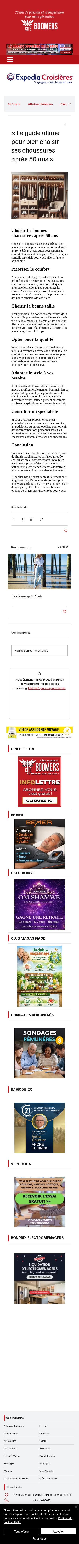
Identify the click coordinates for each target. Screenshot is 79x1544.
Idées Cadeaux (48, 1478)
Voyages (45, 1463)
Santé (43, 1440)
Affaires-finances (14, 1425)
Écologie (9, 1463)
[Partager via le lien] (41, 519)
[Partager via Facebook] (13, 519)
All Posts (14, 104)
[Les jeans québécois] (39, 571)
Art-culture (10, 1440)
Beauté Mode (19, 506)
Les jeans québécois (27, 596)
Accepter (58, 1531)
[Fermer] (73, 1509)
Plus (63, 104)
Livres (43, 1425)
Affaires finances (40, 104)
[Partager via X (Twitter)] (22, 519)
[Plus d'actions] (65, 124)
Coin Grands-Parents (16, 1478)
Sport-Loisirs (47, 1455)
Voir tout (63, 546)
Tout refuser (21, 1531)
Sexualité (45, 1448)
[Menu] (10, 59)
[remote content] (39, 359)
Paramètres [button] (39, 1538)
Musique (44, 1433)
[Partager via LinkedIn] (32, 519)
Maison (8, 1470)
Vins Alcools (46, 1470)
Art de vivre (10, 1448)
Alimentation (11, 1433)
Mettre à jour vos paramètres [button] (47, 688)
